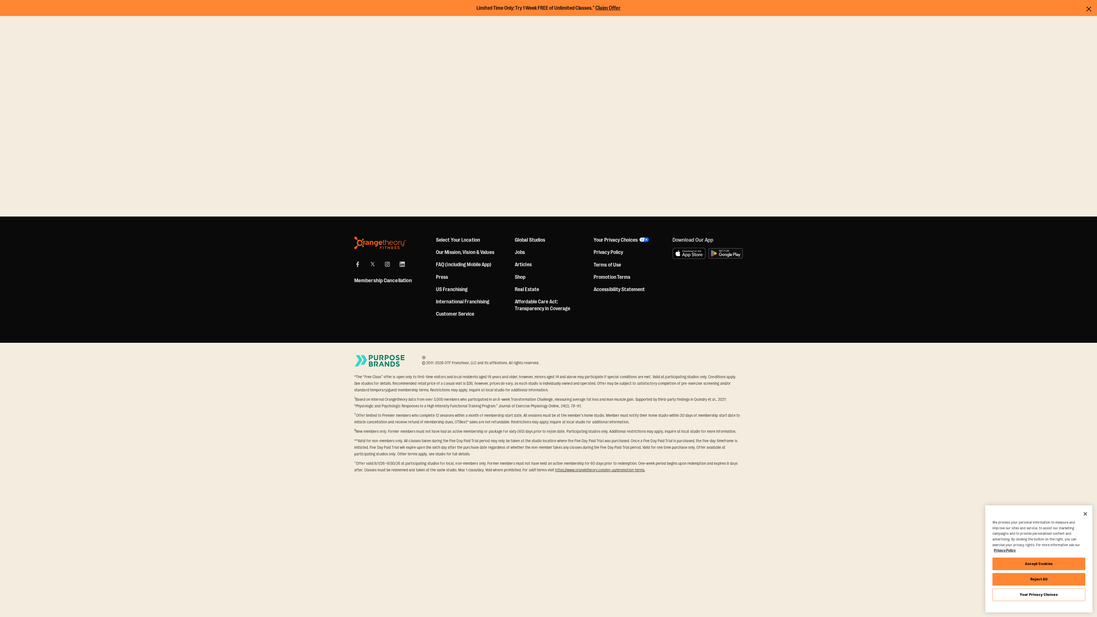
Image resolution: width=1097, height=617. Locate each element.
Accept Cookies (1039, 564)
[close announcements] (1088, 8)
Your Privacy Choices (1039, 594)
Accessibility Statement (619, 289)
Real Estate (527, 289)
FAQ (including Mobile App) (464, 264)
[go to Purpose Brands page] (380, 360)
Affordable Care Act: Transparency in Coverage (542, 305)
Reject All (1039, 579)
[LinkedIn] (402, 264)
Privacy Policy (608, 252)
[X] (372, 264)
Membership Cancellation (383, 280)
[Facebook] (357, 264)
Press (442, 277)
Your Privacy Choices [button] (616, 240)
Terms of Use (607, 265)
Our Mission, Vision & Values (465, 252)
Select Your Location (458, 240)
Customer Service (455, 314)
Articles (523, 264)
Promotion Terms (612, 277)
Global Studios (530, 240)
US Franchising (452, 289)
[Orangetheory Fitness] (380, 243)
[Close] (1085, 514)
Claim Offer (607, 8)
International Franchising (463, 302)
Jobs (520, 252)
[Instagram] (387, 264)
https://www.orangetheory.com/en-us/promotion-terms (599, 470)
